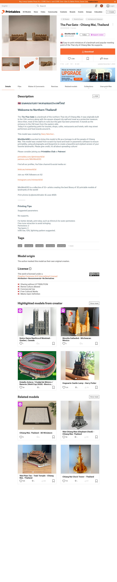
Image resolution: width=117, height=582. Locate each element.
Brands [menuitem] (72, 12)
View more (94, 303)
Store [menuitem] (36, 12)
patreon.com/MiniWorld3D (29, 159)
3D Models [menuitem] (27, 12)
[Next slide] (54, 64)
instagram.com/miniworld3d (30, 179)
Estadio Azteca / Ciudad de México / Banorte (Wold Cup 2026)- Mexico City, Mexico (36, 383)
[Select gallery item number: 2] (36, 334)
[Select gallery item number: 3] (38, 334)
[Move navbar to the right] (103, 11)
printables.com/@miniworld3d (31, 156)
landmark (61, 246)
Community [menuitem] (52, 12)
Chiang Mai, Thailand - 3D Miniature (36, 433)
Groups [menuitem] (89, 12)
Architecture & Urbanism (95, 19)
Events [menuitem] (80, 12)
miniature (28, 246)
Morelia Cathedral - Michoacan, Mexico (76, 339)
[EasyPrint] (96, 6)
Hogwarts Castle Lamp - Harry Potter (79, 383)
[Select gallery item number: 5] (83, 334)
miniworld (50, 246)
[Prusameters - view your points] (101, 5)
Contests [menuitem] (63, 12)
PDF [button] (96, 96)
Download (89, 51)
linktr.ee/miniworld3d (27, 169)
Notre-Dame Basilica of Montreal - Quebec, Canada (35, 339)
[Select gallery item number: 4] (39, 334)
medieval (39, 246)
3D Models (66, 19)
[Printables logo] (11, 12)
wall (19, 246)
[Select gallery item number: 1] (34, 334)
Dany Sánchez (47, 134)
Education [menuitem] (98, 12)
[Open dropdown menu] (113, 24)
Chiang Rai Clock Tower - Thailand (78, 477)
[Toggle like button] (21, 343)
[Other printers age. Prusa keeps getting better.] (87, 75)
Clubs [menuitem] (43, 12)
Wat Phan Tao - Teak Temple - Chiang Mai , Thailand (37, 477)
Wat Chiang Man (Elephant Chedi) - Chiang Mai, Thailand (78, 433)
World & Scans (78, 19)
